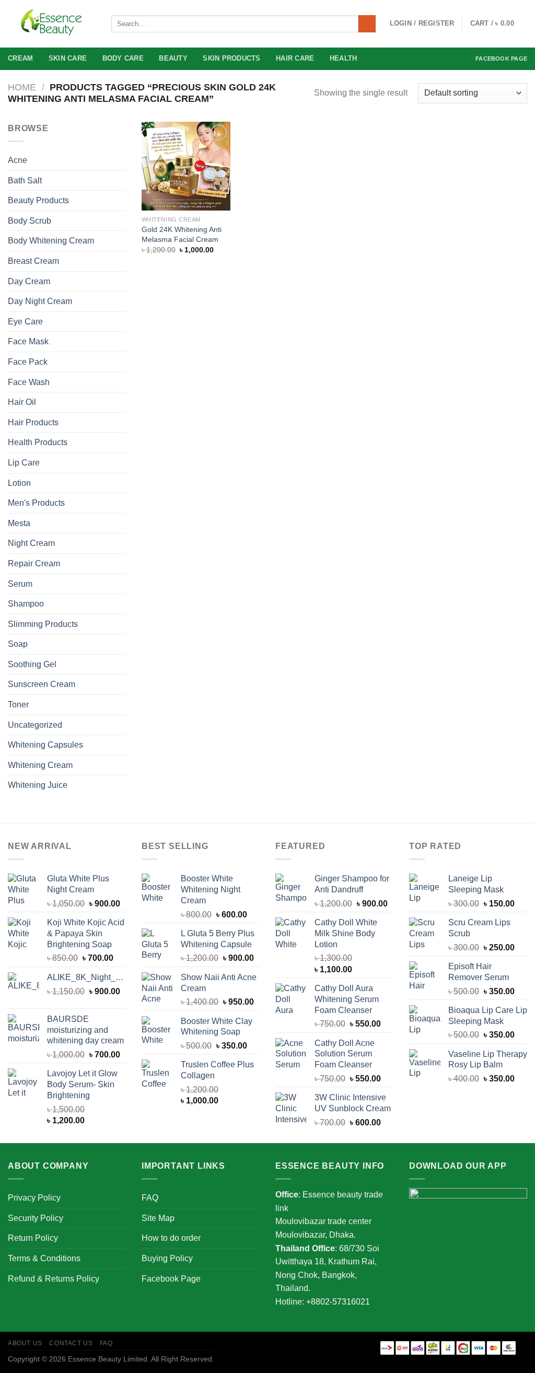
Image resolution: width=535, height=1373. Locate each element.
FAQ (150, 1197)
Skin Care (68, 58)
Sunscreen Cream (41, 684)
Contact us (70, 1343)
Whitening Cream (40, 765)
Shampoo (26, 603)
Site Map (158, 1218)
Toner (18, 704)
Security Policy (35, 1218)
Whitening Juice (37, 785)
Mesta (19, 523)
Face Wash (29, 382)
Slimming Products (43, 624)
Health (343, 58)
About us (25, 1343)
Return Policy (33, 1238)
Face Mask (28, 341)
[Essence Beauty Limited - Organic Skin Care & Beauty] (52, 24)
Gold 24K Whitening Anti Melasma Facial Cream (182, 234)
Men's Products (36, 502)
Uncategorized (35, 724)
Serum (20, 583)
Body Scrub (29, 220)
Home (22, 87)
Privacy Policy (34, 1197)
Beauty (173, 58)
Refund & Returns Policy (53, 1278)
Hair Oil (22, 402)
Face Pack (28, 361)
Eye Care (25, 321)
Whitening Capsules (45, 744)
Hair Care (295, 58)
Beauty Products (38, 200)
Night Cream (31, 543)
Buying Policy (167, 1258)
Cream (20, 58)
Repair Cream (34, 563)
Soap (18, 643)
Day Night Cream (40, 301)
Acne (17, 160)
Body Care (123, 58)
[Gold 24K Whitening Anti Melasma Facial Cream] (186, 166)
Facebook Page (501, 58)
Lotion (19, 483)
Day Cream (29, 281)
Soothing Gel (32, 664)
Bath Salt (25, 180)
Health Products (37, 442)
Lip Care (24, 462)
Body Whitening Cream (51, 240)
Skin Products (231, 58)
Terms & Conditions (44, 1258)
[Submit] (367, 24)
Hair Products (33, 422)
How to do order (171, 1238)
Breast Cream (33, 261)
